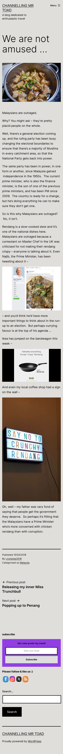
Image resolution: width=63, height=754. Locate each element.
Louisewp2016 (14, 558)
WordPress (34, 741)
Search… (7, 691)
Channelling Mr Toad (23, 734)
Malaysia (24, 562)
